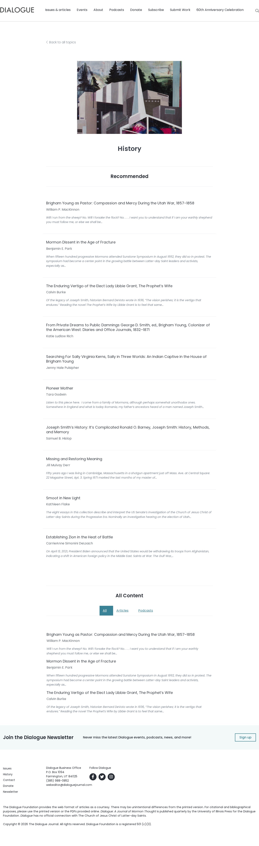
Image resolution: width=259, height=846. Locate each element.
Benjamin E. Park (59, 248)
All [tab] (105, 610)
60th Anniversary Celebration (220, 9)
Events (82, 9)
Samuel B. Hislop (59, 438)
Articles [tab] (122, 610)
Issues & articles (58, 9)
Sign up (245, 737)
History (8, 774)
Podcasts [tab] (145, 610)
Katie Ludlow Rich (59, 336)
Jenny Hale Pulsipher (62, 367)
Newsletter (10, 792)
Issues (7, 768)
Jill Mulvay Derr (58, 465)
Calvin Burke (56, 292)
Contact (9, 780)
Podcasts (116, 9)
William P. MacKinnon (62, 209)
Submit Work (180, 9)
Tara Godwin (56, 394)
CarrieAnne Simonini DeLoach (69, 543)
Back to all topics (62, 42)
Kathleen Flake (58, 504)
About (98, 9)
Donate (136, 9)
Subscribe (156, 9)
